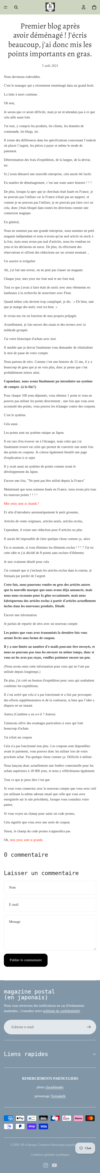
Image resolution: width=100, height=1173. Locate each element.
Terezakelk (58, 1096)
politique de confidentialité (61, 1011)
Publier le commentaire (26, 960)
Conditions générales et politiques (50, 1154)
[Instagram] (46, 1165)
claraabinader (54, 1087)
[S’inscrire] (89, 1027)
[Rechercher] (16, 7)
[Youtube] (54, 1165)
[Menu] (5, 7)
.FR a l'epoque (28, 1144)
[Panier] (94, 7)
